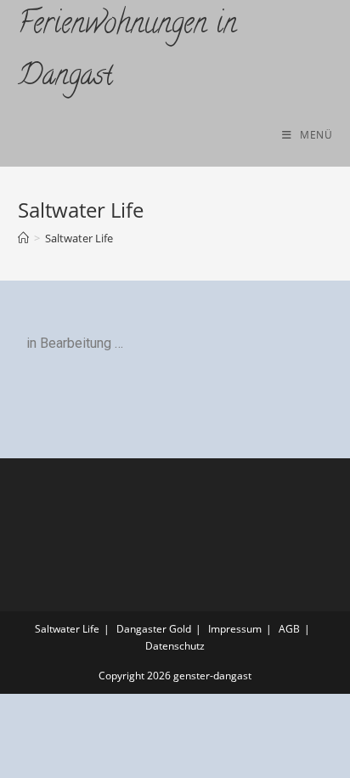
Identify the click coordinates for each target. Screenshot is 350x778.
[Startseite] (23, 238)
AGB (289, 629)
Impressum (235, 629)
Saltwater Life (79, 238)
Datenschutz (175, 646)
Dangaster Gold (153, 629)
